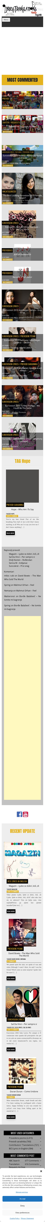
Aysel (14, 376)
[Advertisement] (22, 51)
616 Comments (7, 132)
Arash (9, 376)
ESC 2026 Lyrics (17, 1027)
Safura (21, 318)
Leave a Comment (12, 516)
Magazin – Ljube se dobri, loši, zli (24, 554)
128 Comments (7, 449)
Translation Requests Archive (22, 126)
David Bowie (16, 959)
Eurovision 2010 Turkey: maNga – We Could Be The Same (22, 406)
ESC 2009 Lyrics (24, 163)
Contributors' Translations (21, 1145)
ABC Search (22, 102)
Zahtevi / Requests (11, 122)
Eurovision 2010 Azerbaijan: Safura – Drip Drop (22, 311)
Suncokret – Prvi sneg (19, 566)
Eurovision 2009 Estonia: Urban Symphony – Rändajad (22, 440)
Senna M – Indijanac (18, 563)
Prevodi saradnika (29, 364)
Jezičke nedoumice (22, 254)
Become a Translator (22, 277)
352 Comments (8, 165)
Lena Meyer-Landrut (25, 348)
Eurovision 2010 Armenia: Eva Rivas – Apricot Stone (22, 228)
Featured (18, 152)
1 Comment (10, 1097)
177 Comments (7, 320)
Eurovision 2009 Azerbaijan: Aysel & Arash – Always (22, 369)
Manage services (22, 1192)
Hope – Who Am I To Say (22, 509)
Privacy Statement (27, 1218)
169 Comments (7, 350)
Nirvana (23, 959)
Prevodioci (7, 250)
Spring (7, 585)
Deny (22, 1206)
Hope (12, 514)
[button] (41, 1171)
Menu (6, 20)
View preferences (22, 1213)
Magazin (14, 889)
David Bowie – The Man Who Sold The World (24, 954)
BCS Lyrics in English (17, 881)
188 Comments (7, 282)
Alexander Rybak (12, 163)
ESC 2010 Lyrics (12, 234)
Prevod (5, 98)
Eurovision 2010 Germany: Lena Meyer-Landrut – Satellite (22, 341)
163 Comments (7, 378)
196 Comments (7, 259)
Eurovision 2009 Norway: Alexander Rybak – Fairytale (22, 156)
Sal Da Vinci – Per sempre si (22, 557)
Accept (22, 1199)
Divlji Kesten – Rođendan (20, 560)
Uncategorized (9, 191)
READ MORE (10, 533)
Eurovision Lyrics (8, 152)
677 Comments (7, 108)
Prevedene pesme (28, 152)
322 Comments (8, 203)
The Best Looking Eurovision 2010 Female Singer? (22, 196)
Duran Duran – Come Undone (24, 1091)
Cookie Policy (15, 1218)
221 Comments (7, 237)
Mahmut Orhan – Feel (24, 585)
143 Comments (7, 416)
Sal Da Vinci (27, 1027)
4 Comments (11, 961)
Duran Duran (16, 1095)
